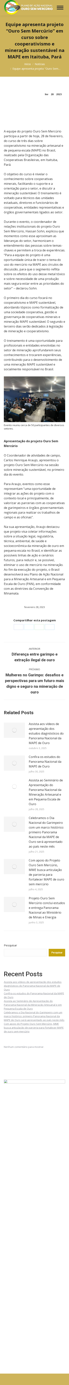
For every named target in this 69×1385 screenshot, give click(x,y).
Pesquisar (10, 945)
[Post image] (14, 730)
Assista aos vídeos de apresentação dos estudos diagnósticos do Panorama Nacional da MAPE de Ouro (46, 733)
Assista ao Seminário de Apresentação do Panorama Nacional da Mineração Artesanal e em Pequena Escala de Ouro (46, 792)
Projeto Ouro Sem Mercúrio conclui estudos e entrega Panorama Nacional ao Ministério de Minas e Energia (47, 907)
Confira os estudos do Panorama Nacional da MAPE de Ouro (45, 761)
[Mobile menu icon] (60, 7)
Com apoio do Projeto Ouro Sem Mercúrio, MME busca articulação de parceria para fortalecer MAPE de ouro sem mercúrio (46, 872)
